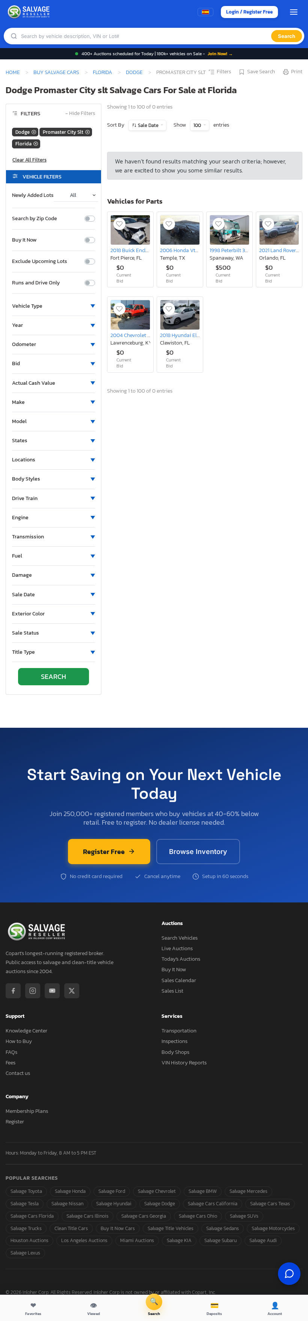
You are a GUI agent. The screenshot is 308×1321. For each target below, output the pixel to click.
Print (296, 71)
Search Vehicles (180, 938)
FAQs (11, 1052)
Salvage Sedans (222, 1228)
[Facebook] (13, 990)
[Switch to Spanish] (205, 12)
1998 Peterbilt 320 (230, 250)
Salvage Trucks (26, 1228)
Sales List (172, 991)
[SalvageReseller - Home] (29, 12)
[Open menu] (293, 12)
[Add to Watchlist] (119, 224)
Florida (102, 72)
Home (13, 72)
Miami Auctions (137, 1240)
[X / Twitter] (71, 990)
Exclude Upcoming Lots (39, 261)
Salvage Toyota (26, 1191)
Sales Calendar (179, 980)
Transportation (179, 1031)
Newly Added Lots (33, 195)
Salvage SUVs (244, 1216)
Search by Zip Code (34, 218)
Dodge (134, 72)
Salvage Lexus (25, 1252)
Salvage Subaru (220, 1240)
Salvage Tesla (25, 1203)
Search (286, 36)
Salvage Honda (70, 1191)
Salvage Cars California (212, 1203)
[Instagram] (32, 990)
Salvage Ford (111, 1191)
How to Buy (19, 1041)
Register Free (104, 851)
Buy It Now (24, 240)
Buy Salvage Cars (56, 72)
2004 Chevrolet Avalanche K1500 (148, 335)
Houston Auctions (29, 1240)
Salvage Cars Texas (270, 1203)
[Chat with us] (289, 1273)
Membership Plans (27, 1111)
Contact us (18, 1073)
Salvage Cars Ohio (198, 1216)
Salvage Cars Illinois (87, 1216)
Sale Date (148, 125)
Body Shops (175, 1052)
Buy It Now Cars (118, 1228)
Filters (224, 71)
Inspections (174, 1041)
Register (15, 1122)
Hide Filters (80, 113)
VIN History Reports (184, 1063)
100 (197, 125)
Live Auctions (177, 948)
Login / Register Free (249, 11)
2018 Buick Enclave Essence (141, 250)
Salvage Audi (263, 1240)
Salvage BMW (203, 1191)
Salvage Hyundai (113, 1203)
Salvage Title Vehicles (170, 1228)
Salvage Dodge (159, 1203)
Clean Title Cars (71, 1228)
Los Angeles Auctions (84, 1240)
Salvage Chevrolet (157, 1191)
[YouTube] (52, 990)
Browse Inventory (198, 851)
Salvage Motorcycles (273, 1228)
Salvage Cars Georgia (143, 1216)
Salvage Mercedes (248, 1191)
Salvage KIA (179, 1240)
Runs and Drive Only (36, 283)
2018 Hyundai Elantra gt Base (194, 335)
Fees (10, 1063)
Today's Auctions (181, 959)
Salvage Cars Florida (32, 1216)
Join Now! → (220, 53)
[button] (53, 306)
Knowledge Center (26, 1031)
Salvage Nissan (67, 1203)
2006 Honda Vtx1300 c (186, 250)
